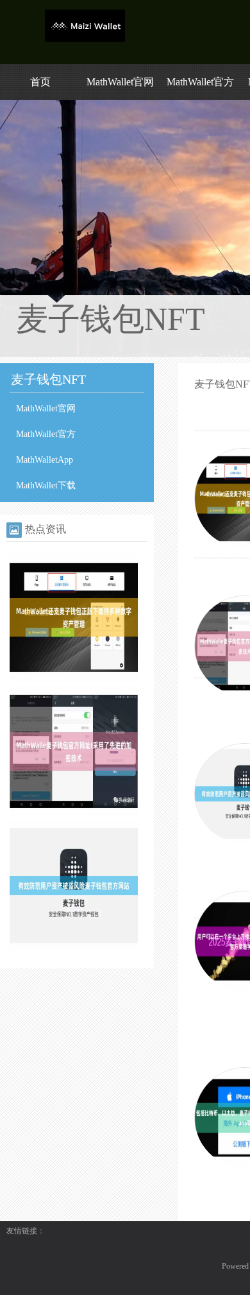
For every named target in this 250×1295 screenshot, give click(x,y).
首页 (40, 81)
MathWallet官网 (120, 81)
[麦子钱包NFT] (85, 39)
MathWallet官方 (200, 81)
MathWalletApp (44, 460)
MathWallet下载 (46, 485)
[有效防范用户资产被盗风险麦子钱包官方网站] (74, 947)
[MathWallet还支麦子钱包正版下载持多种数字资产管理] (74, 678)
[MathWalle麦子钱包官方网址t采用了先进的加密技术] (74, 813)
